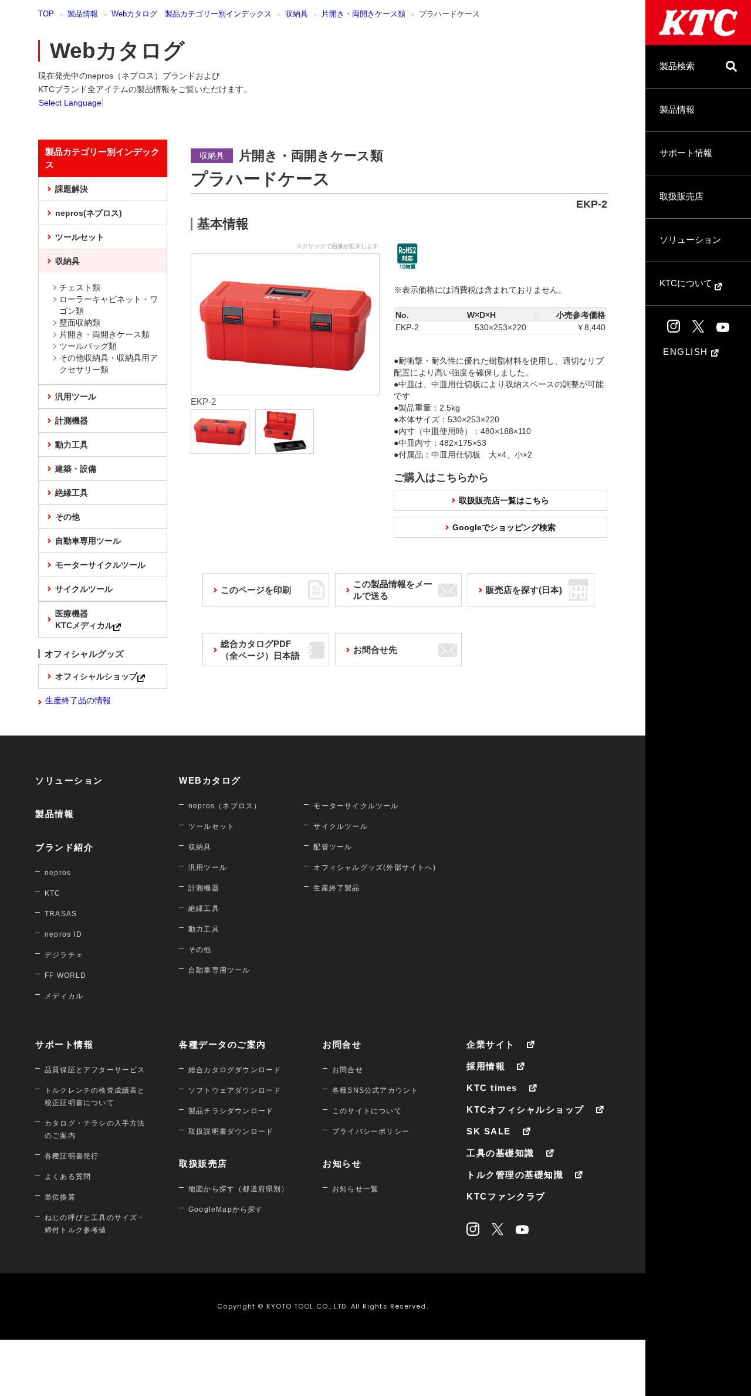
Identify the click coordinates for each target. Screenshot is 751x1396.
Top (46, 13)
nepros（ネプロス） (224, 806)
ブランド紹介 (64, 847)
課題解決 (71, 189)
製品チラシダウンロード (230, 1111)
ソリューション (690, 240)
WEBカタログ (210, 780)
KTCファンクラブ (506, 1196)
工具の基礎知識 (500, 1153)
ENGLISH (687, 352)
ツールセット (79, 237)
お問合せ (342, 1044)
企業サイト (490, 1044)
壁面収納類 (79, 322)
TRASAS (61, 914)
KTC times (491, 1088)
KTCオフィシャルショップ (525, 1109)
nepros (58, 873)
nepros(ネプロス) (88, 213)
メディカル (64, 996)
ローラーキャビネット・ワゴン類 (108, 305)
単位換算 (60, 1197)
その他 (67, 516)
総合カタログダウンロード (234, 1070)
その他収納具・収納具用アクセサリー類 (108, 363)
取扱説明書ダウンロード (230, 1131)
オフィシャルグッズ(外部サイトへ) (374, 867)
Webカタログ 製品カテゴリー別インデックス (191, 13)
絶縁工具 (71, 492)
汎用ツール (75, 396)
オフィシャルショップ (96, 676)
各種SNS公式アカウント (375, 1090)
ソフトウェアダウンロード (234, 1090)
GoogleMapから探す (225, 1209)
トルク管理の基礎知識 (514, 1175)
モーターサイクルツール (100, 565)
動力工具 (71, 444)
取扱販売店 (681, 196)
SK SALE (488, 1131)
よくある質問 (68, 1177)
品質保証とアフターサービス (95, 1070)
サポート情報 (685, 153)
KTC (53, 893)
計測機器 (71, 420)
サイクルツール (84, 589)
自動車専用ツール (88, 540)
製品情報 (677, 109)
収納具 (296, 13)
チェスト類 (79, 287)
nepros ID (63, 934)
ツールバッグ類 (88, 346)
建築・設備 (75, 468)
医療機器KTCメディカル (84, 619)
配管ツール (332, 847)
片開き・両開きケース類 (363, 13)
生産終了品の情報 (78, 700)
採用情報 (485, 1066)
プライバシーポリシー (371, 1131)
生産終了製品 (336, 888)
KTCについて (687, 283)
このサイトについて (367, 1111)
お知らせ (342, 1163)
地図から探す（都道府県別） (238, 1189)
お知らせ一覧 (355, 1189)
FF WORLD (66, 975)
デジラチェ (64, 955)
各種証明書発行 (72, 1156)
